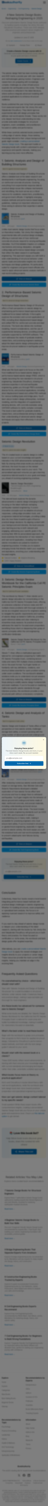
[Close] (43, 739)
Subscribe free (22, 763)
